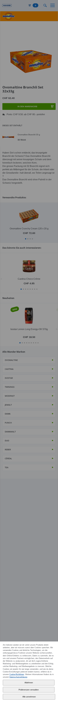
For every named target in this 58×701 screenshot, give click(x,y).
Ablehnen (28, 682)
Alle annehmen (29, 697)
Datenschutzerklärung (18, 677)
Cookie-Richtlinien (16, 674)
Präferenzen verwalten (29, 690)
